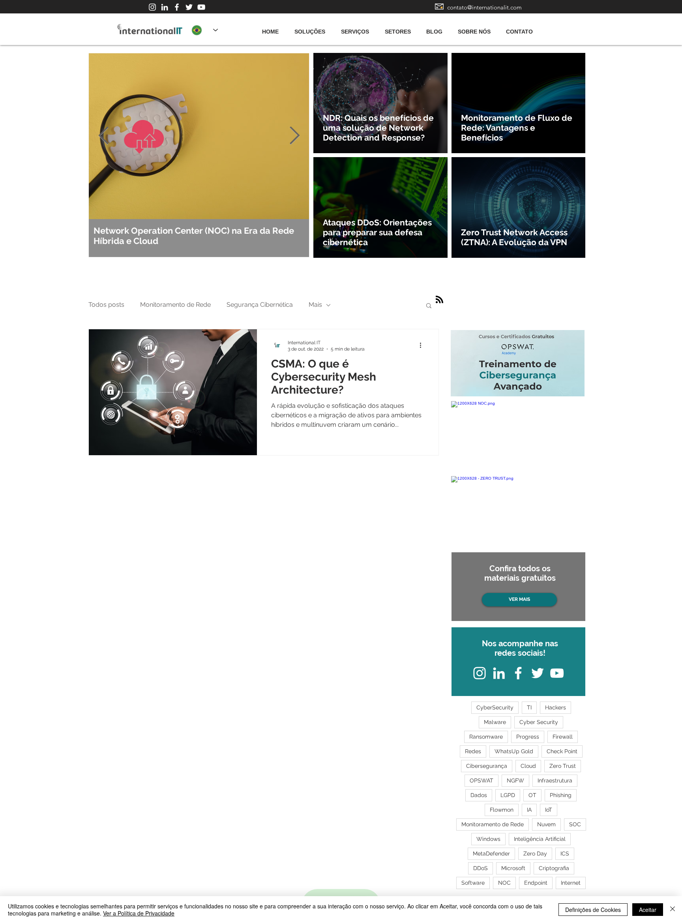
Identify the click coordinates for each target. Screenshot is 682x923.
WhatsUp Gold (514, 751)
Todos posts (106, 304)
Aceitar (647, 910)
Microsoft (513, 868)
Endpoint (535, 883)
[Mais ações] (423, 345)
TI (529, 707)
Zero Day (535, 853)
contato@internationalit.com (484, 7)
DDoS (480, 868)
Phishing (560, 795)
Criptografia (554, 868)
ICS (564, 853)
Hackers (555, 707)
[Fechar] (672, 909)
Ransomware (486, 737)
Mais (315, 304)
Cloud (528, 766)
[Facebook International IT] (177, 7)
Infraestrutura (555, 780)
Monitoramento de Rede (175, 304)
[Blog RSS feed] (439, 300)
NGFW (515, 780)
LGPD (507, 795)
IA (529, 810)
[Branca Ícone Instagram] (152, 7)
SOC (575, 824)
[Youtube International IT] (201, 7)
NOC (504, 883)
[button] (429, 306)
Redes (473, 751)
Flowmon (501, 810)
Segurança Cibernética (260, 304)
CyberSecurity (494, 707)
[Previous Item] (103, 136)
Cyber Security (538, 722)
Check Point (562, 751)
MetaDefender (491, 853)
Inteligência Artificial (540, 839)
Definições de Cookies (593, 910)
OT (532, 795)
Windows (488, 839)
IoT (548, 810)
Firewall (563, 737)
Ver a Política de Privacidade (138, 913)
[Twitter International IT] (189, 7)
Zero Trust (562, 766)
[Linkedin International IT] (164, 7)
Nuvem (546, 824)
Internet (571, 883)
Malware (495, 722)
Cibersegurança (486, 766)
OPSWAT (481, 780)
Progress (527, 737)
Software (473, 883)
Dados (478, 795)
